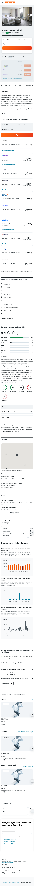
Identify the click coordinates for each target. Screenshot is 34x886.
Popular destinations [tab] (22, 830)
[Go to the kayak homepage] (10, 2)
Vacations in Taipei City (9, 841)
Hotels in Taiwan (25, 881)
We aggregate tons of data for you (11, 870)
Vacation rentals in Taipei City (11, 846)
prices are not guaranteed (7, 862)
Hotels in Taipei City (9, 843)
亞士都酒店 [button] (4, 785)
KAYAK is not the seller (8, 867)
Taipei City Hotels (15, 882)
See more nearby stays (27, 699)
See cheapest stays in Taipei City (25, 732)
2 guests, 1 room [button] (7, 44)
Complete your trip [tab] (8, 830)
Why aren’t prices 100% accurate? (11, 873)
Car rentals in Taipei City (10, 839)
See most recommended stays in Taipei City (27, 765)
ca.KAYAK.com (6, 881)
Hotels (12, 881)
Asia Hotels (17, 881)
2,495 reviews (20, 33)
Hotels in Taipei (6, 882)
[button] (2, 2)
